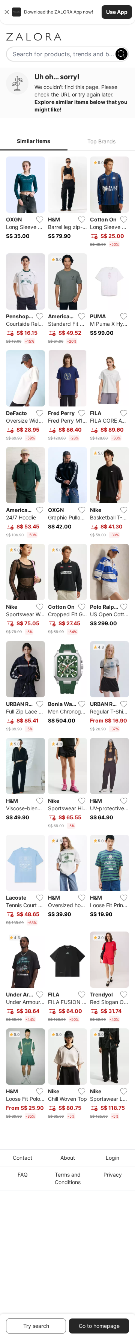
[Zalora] (67, 37)
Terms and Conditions (68, 1178)
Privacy (113, 1174)
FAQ (23, 1174)
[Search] (122, 54)
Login (112, 1157)
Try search (36, 1326)
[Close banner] (6, 12)
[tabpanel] (67, 639)
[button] (67, 12)
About (67, 1157)
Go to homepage (99, 1326)
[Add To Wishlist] (39, 219)
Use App (117, 12)
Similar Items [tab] (33, 141)
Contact (22, 1157)
